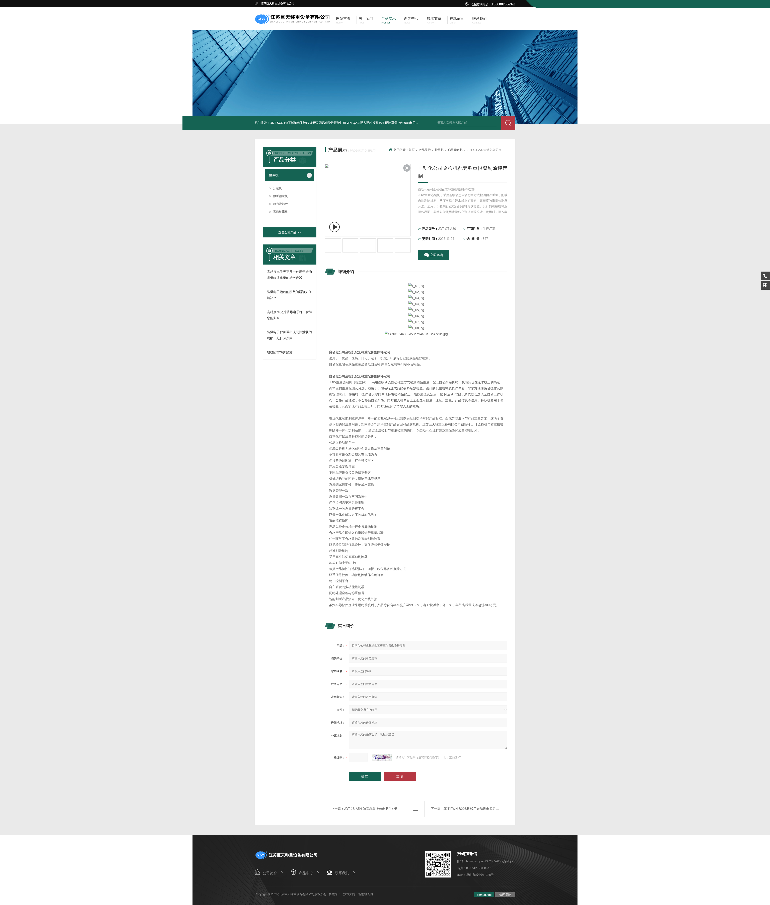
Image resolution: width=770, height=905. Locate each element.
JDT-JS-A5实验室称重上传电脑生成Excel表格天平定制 (383, 808)
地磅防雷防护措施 (280, 352)
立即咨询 (436, 255)
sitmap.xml (484, 894)
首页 (412, 150)
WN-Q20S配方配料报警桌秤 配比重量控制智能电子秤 (382, 122)
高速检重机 (280, 211)
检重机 (274, 175)
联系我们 (342, 873)
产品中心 (306, 873)
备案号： (335, 894)
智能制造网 (365, 894)
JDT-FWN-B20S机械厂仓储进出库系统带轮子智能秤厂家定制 (487, 808)
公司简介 (270, 873)
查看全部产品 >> (289, 232)
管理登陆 (505, 894)
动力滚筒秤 (280, 204)
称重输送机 (280, 196)
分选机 (277, 188)
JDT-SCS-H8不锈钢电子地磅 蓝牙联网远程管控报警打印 (308, 122)
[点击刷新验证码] (382, 757)
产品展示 (425, 150)
